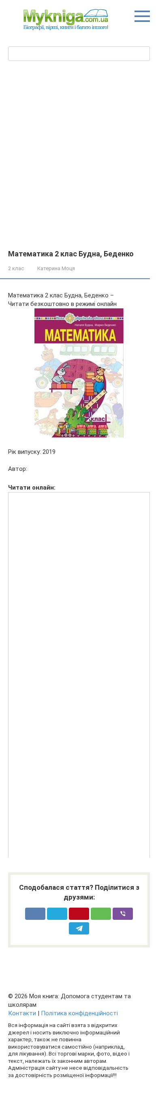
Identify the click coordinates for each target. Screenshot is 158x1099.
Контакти (22, 1013)
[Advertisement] (79, 166)
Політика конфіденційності (79, 1013)
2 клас (16, 268)
